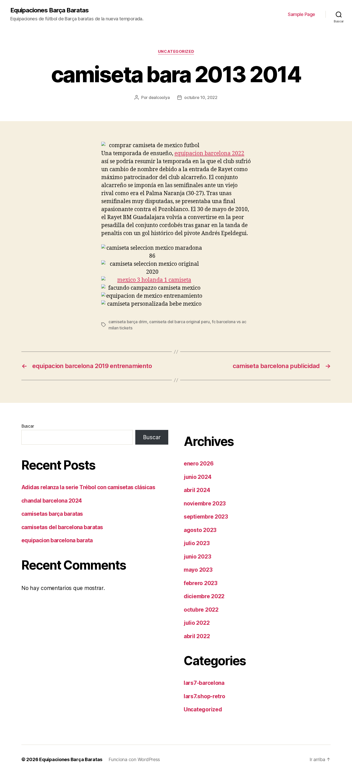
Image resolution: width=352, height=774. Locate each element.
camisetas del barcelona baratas (62, 527)
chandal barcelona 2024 (51, 500)
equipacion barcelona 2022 (209, 153)
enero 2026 (198, 463)
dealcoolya (159, 97)
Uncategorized (176, 51)
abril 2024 (197, 490)
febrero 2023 (200, 583)
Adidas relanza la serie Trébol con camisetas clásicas (88, 487)
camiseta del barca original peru (179, 321)
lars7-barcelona (204, 683)
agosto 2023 (200, 530)
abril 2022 (197, 636)
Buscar (27, 426)
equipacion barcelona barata (57, 540)
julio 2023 (196, 543)
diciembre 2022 (204, 596)
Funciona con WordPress (134, 759)
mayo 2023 (198, 570)
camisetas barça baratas (52, 514)
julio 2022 (196, 623)
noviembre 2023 (205, 503)
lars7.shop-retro (204, 696)
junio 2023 (197, 556)
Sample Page (301, 14)
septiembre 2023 (206, 516)
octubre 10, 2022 (200, 97)
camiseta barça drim (127, 321)
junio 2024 (197, 477)
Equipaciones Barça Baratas (49, 10)
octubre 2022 (201, 609)
